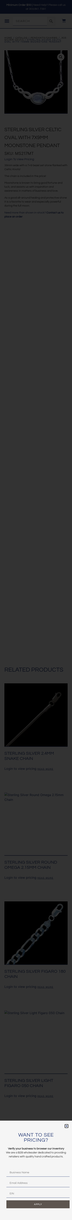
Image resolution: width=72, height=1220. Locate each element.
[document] (36, 610)
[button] (66, 1126)
